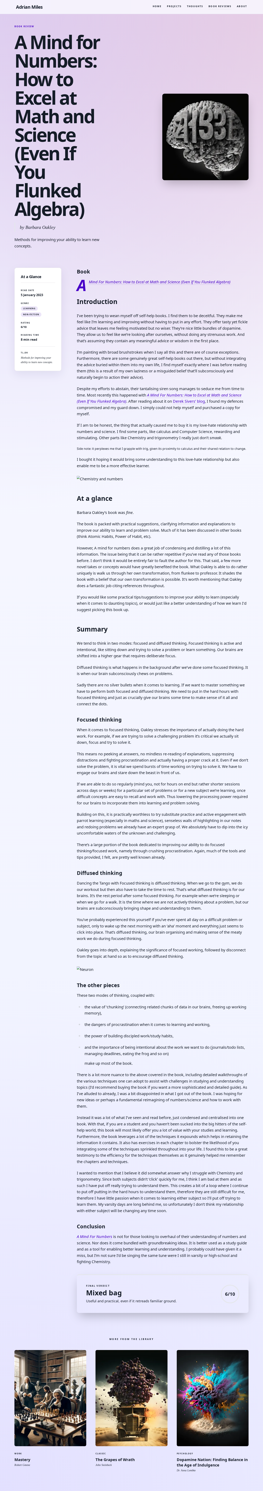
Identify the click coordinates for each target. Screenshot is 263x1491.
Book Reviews (220, 6)
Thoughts (195, 6)
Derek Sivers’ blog (189, 401)
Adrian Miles (29, 7)
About (242, 6)
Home (157, 6)
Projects (174, 6)
